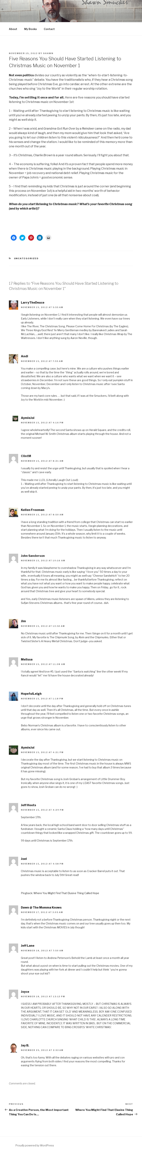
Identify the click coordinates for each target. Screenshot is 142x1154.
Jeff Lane (27, 945)
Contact (49, 29)
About (13, 29)
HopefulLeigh (31, 693)
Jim (23, 621)
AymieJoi (27, 418)
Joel (24, 859)
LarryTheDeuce (32, 302)
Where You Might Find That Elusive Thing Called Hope (66, 893)
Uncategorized (26, 258)
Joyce (25, 992)
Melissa (27, 659)
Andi (24, 356)
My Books (30, 29)
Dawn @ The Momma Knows (41, 907)
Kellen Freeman (32, 510)
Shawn (48, 53)
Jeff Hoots (28, 805)
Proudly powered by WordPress (34, 1145)
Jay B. (25, 1045)
